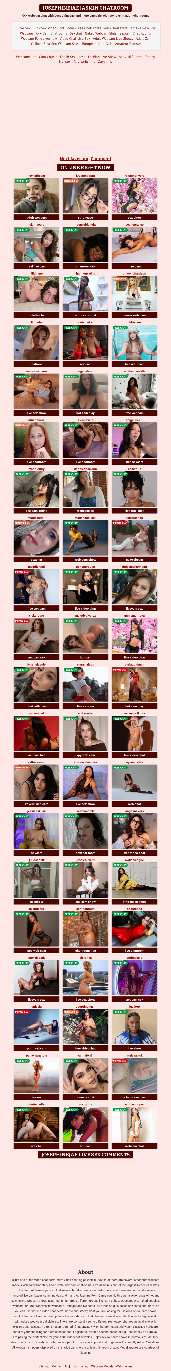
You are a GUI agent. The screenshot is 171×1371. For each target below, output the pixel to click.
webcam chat (134, 1146)
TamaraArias (134, 518)
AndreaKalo (134, 957)
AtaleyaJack (135, 1055)
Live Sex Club (28, 28)
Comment (101, 158)
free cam (134, 266)
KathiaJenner (36, 762)
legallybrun (86, 371)
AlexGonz (85, 1104)
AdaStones (134, 909)
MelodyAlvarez (85, 615)
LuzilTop (134, 1006)
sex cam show (85, 902)
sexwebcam (134, 559)
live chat (36, 1146)
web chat (134, 804)
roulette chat (37, 315)
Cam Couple (48, 57)
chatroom (36, 364)
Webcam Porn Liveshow (39, 39)
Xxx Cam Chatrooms (51, 33)
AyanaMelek (134, 762)
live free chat (134, 511)
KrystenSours (85, 175)
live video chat (85, 608)
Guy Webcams (84, 62)
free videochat (85, 1048)
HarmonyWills (85, 273)
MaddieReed (36, 566)
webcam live (36, 755)
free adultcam (134, 364)
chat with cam (37, 706)
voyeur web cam (36, 804)
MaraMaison (85, 664)
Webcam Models (102, 1366)
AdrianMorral (36, 420)
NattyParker (85, 322)
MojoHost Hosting (76, 1366)
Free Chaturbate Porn (93, 28)
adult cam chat (85, 315)
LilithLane (36, 273)
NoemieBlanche (86, 224)
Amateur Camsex (128, 44)
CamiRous (134, 469)
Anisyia (36, 1006)
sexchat (36, 559)
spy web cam (85, 755)
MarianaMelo (37, 713)
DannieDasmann (85, 469)
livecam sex (134, 608)
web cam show (85, 559)
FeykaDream (36, 175)
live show (134, 1048)
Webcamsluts (26, 57)
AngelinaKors (134, 811)
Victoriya (85, 957)
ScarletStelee (135, 224)
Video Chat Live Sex (75, 39)
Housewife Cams (124, 28)
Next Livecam (74, 158)
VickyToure (36, 615)
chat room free (85, 950)
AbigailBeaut (134, 420)
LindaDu (36, 322)
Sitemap (44, 1366)
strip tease (85, 217)
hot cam (85, 657)
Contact (57, 1366)
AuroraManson (36, 371)
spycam (36, 853)
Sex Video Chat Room (57, 28)
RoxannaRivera (134, 175)
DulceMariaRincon (134, 566)
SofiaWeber (85, 713)
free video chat (134, 853)
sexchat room (85, 853)
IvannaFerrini (85, 1055)
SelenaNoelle (86, 811)
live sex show (36, 413)
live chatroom (36, 462)
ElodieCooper (134, 1104)
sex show (134, 217)
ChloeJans (135, 322)
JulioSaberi (36, 860)
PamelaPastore (36, 1055)
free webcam (134, 413)
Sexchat (76, 33)
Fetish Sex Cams (72, 57)
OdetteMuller (36, 1104)
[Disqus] (85, 1213)
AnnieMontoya (134, 615)
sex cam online (36, 511)
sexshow (36, 902)
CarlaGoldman (134, 664)
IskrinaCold (36, 224)
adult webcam (37, 217)
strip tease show (134, 902)
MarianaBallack (85, 518)
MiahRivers (36, 909)
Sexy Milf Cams (130, 57)
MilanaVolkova (134, 713)
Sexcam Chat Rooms (135, 33)
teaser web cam (134, 315)
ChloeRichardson (134, 273)
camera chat (85, 1097)
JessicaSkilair (36, 811)
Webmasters (124, 1366)
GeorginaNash (86, 1006)
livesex (36, 1097)
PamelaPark (36, 957)
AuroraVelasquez (85, 762)
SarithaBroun (85, 909)
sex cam (85, 364)
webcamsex (85, 511)
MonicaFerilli (36, 518)
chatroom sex (85, 266)
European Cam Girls (97, 44)
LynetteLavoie (36, 664)
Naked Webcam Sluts (101, 33)
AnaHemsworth (134, 371)
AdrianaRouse (85, 566)
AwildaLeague (134, 860)
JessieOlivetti (86, 860)
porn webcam (36, 1048)
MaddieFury (37, 469)
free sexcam (134, 462)
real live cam (36, 266)
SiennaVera (85, 420)
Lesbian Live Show (102, 57)
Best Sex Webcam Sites (61, 44)
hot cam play (85, 413)
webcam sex (36, 657)
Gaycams (105, 62)
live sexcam (85, 706)
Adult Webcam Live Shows (113, 39)
